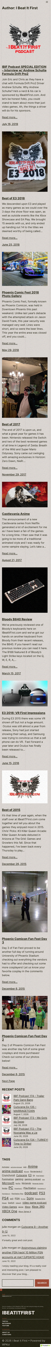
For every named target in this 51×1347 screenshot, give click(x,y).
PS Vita (23, 1199)
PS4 (5, 1198)
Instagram (6, 1323)
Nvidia (4, 1188)
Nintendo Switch (37, 1183)
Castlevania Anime (16, 514)
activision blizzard (16, 1167)
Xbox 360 (38, 1206)
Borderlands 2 (36, 1171)
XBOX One (9, 1211)
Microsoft (8, 1183)
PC (11, 1188)
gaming (19, 1179)
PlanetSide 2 (18, 1188)
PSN (17, 1198)
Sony (30, 1198)
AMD (25, 1167)
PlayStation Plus (17, 1194)
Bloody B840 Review (17, 619)
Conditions (6, 1334)
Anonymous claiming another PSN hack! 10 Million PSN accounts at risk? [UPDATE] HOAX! (24, 1252)
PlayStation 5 (6, 1194)
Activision (5, 1167)
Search (42, 1283)
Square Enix (40, 1199)
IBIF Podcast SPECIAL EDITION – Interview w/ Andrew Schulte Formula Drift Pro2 (24, 70)
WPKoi (6, 1344)
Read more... (9, 117)
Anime (33, 1166)
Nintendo (26, 1183)
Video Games (9, 1206)
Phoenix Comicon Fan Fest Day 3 (24, 940)
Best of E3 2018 (13, 198)
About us (6, 1332)
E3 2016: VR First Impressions (23, 713)
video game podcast (34, 1202)
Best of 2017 (11, 424)
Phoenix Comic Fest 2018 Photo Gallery (20, 294)
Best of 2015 (11, 810)
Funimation (8, 1179)
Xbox (27, 1206)
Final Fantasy (40, 1175)
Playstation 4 (41, 1188)
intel (43, 1179)
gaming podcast (33, 1179)
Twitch (5, 1321)
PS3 (42, 1193)
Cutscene (21, 1175)
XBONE (20, 1207)
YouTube (5, 1325)
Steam (4, 1203)
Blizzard (26, 1171)
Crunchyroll (8, 1175)
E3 (30, 1175)
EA (34, 1175)
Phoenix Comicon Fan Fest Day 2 (24, 1037)
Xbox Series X (25, 1211)
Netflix (18, 1183)
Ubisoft (18, 1203)
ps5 (11, 1199)
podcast (31, 1193)
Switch (11, 1203)
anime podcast (12, 1171)
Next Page (8, 1080)
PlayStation (29, 1188)
